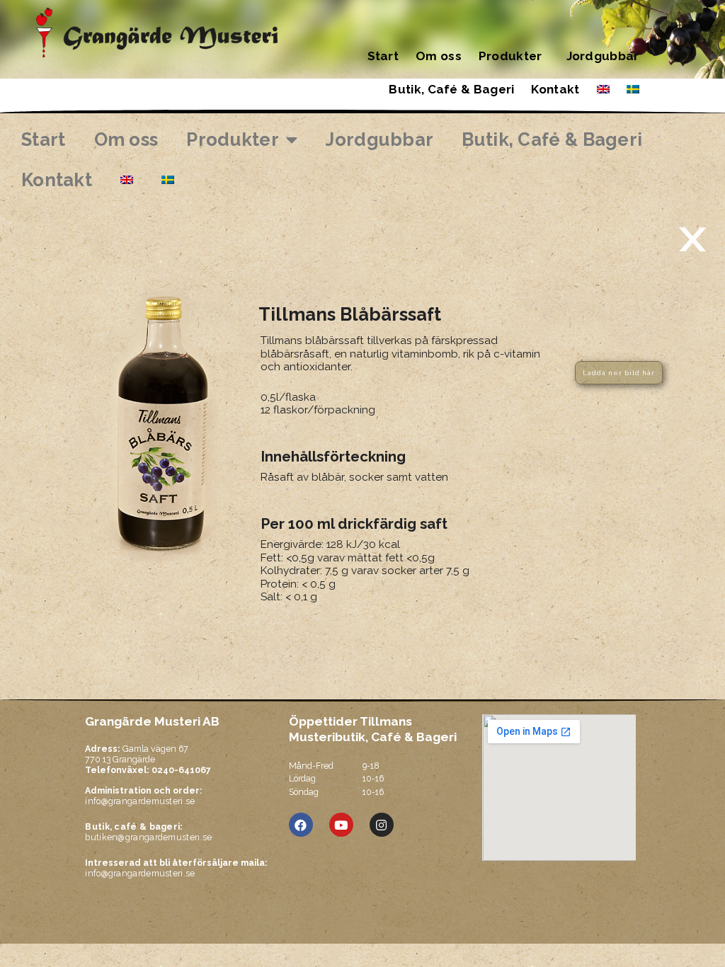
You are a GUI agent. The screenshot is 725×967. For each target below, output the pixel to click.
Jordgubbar (602, 56)
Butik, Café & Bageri (451, 89)
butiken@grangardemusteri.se (148, 831)
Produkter (510, 56)
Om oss (439, 56)
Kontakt (555, 89)
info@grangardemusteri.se (140, 801)
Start (383, 56)
